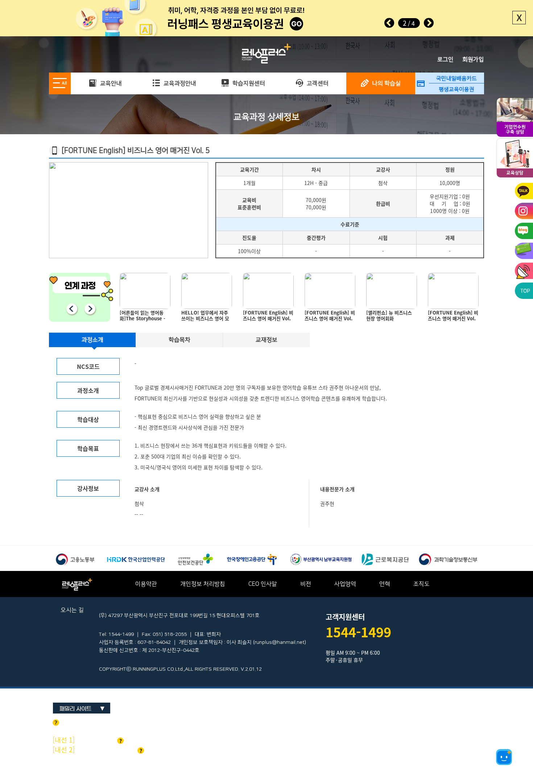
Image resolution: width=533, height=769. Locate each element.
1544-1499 (358, 632)
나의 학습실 (386, 83)
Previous (71, 308)
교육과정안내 (179, 83)
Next (428, 23)
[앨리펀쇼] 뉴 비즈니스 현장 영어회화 (327, 316)
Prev (389, 23)
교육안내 (110, 83)
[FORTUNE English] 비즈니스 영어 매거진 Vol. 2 (268, 317)
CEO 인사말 (262, 584)
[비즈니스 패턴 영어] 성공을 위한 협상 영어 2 (451, 316)
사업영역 (345, 584)
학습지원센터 (248, 83)
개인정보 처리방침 (202, 584)
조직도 (421, 584)
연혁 (384, 584)
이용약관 (146, 584)
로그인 (445, 59)
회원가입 (473, 59)
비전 (305, 584)
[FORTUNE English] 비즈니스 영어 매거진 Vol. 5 (206, 317)
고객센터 (317, 83)
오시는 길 (72, 610)
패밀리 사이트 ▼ (82, 708)
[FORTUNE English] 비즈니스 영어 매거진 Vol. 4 (391, 317)
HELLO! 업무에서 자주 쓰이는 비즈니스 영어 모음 (144, 317)
